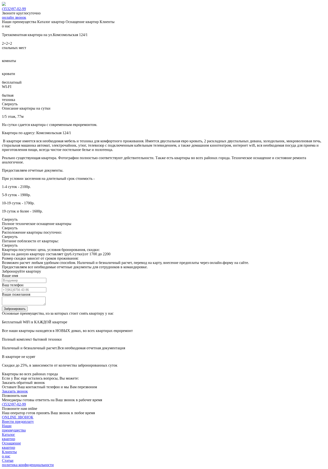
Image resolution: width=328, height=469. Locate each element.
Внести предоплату (18, 421)
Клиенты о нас (9, 454)
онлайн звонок (14, 17)
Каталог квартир (8, 436)
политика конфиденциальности (28, 465)
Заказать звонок (15, 391)
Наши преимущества (14, 428)
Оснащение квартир (11, 445)
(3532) (14, 9)
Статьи (7, 460)
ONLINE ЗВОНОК (17, 417)
